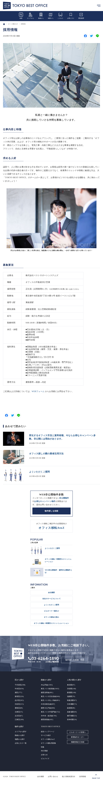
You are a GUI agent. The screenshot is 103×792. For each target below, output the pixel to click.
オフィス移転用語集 (48, 743)
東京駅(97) (71, 685)
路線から (41, 18)
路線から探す (20, 735)
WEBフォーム (38, 391)
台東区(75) (19, 712)
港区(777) (18, 692)
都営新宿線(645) (47, 719)
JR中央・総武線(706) (49, 716)
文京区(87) (19, 716)
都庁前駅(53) (72, 716)
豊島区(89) (19, 708)
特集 (42, 747)
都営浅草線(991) (47, 692)
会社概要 (51, 592)
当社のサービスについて (51, 599)
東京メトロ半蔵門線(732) (50, 712)
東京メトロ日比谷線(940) (50, 696)
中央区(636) (19, 689)
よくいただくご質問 (39, 472)
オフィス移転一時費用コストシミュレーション (51, 623)
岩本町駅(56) (72, 719)
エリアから (30, 18)
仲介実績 (44, 751)
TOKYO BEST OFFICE (17, 776)
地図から (51, 18)
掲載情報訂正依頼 (77, 742)
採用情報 (82, 776)
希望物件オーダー (77, 737)
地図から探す (20, 739)
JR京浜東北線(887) (48, 704)
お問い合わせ (53, 776)
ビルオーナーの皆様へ (77, 732)
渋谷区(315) (19, 704)
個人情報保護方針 (68, 776)
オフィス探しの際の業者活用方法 (46, 453)
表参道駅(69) (72, 712)
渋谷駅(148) (71, 689)
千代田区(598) (20, 685)
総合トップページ (47, 731)
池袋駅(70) (71, 696)
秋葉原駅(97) (72, 700)
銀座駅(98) (71, 708)
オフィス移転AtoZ (48, 739)
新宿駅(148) (71, 692)
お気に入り (70, 18)
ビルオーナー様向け (51, 611)
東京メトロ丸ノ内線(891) (50, 700)
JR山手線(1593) (47, 685)
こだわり (60, 18)
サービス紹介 (46, 735)
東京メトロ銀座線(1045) (50, 689)
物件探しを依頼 (51, 511)
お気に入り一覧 (21, 743)
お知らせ (44, 755)
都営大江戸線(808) (48, 708)
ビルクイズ (45, 758)
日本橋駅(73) (72, 704)
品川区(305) (19, 700)
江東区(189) (19, 719)
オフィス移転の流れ (51, 617)
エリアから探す (21, 731)
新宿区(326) (19, 696)
